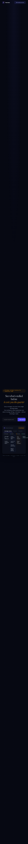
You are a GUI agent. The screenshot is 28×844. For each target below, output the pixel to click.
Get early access (20, 2)
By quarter (20, 431)
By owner (15, 431)
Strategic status (8, 431)
